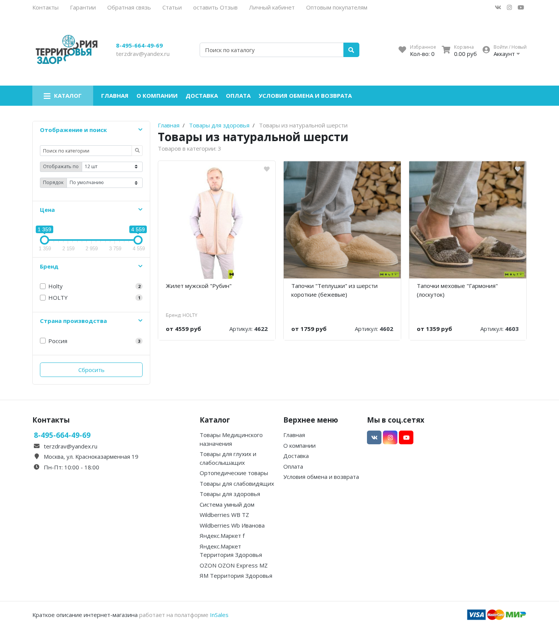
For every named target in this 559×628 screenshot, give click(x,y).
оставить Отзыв (215, 7)
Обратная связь (129, 7)
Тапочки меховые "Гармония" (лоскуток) (457, 290)
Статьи (172, 7)
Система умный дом (227, 504)
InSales (219, 614)
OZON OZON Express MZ (234, 565)
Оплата (238, 95)
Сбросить (91, 370)
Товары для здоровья (230, 494)
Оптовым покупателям (336, 7)
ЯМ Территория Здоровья (236, 575)
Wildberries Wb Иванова (232, 525)
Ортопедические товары (234, 473)
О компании (157, 95)
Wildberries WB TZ (224, 514)
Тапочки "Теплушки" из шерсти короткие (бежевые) (334, 290)
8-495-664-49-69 (139, 45)
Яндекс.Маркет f (222, 535)
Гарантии (83, 7)
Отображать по (61, 166)
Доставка (202, 95)
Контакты (45, 7)
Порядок (53, 182)
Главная (115, 95)
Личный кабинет (272, 7)
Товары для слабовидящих (237, 483)
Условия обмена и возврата (305, 95)
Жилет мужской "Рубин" (199, 285)
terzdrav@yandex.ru (143, 53)
